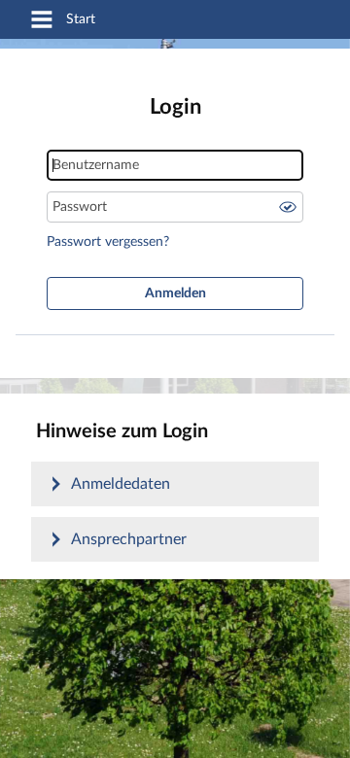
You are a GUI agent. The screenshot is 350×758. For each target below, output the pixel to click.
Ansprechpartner (129, 539)
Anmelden (175, 293)
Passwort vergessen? (108, 242)
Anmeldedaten (120, 484)
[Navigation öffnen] (41, 21)
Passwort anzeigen (288, 207)
